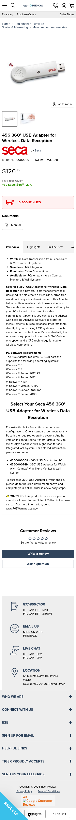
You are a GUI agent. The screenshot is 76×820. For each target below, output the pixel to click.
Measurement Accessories (49, 27)
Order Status (67, 14)
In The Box (55, 247)
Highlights (33, 247)
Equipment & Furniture (29, 24)
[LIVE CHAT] (38, 653)
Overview (12, 247)
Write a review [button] (38, 553)
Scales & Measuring (15, 27)
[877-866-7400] (38, 609)
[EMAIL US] (38, 631)
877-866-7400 (56, 5)
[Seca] (15, 150)
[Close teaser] (30, 815)
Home (6, 24)
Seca (38, 150)
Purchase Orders (26, 14)
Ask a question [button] (38, 563)
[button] (14, 805)
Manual (16, 225)
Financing (7, 14)
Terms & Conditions (49, 791)
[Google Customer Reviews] (38, 800)
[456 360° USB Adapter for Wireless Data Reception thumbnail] (9, 119)
